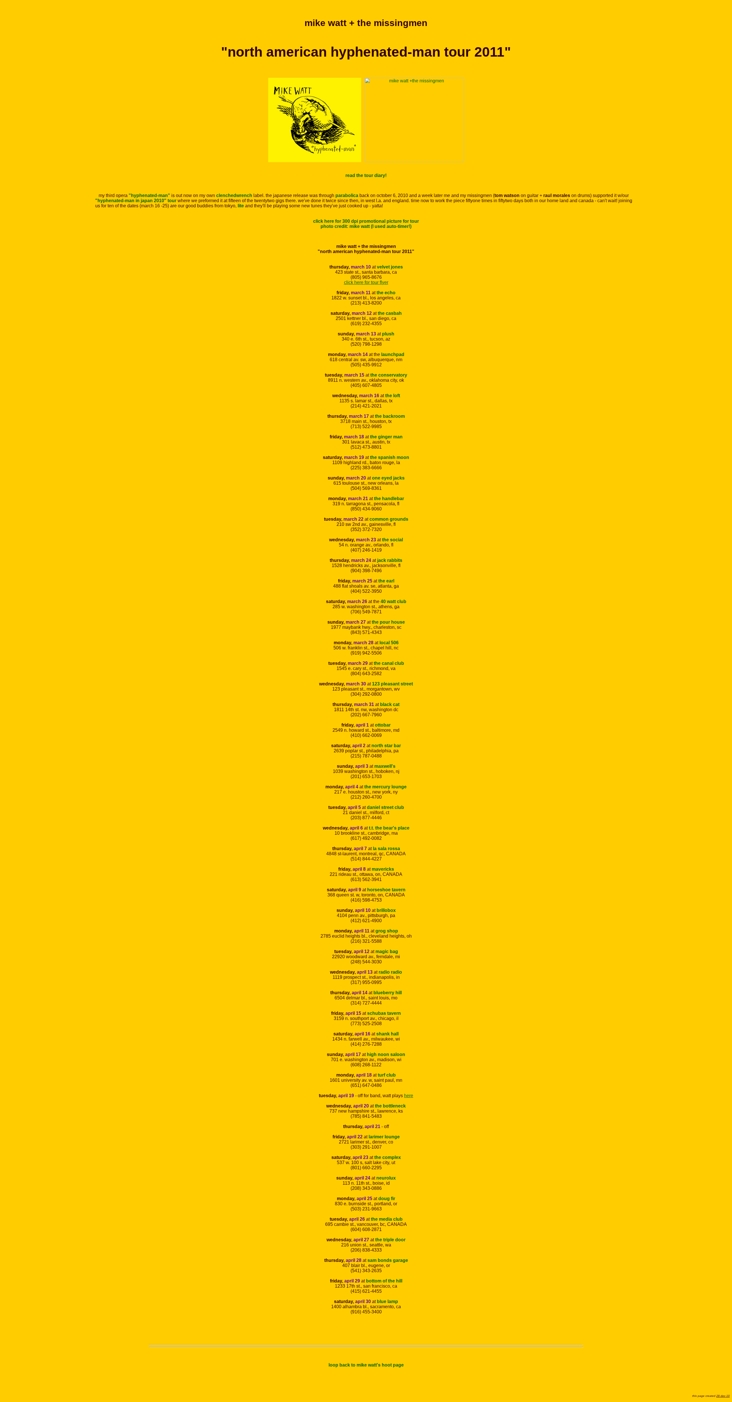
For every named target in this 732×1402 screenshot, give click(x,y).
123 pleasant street (392, 683)
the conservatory (388, 375)
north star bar (386, 745)
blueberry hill (387, 992)
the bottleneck (390, 1105)
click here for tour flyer (366, 282)
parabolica (346, 195)
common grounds (388, 519)
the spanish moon (389, 457)
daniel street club (385, 807)
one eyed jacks (388, 478)
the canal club (389, 663)
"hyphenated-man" (149, 195)
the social (392, 539)
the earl (386, 580)
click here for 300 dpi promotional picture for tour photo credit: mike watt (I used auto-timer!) (366, 224)
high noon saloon (386, 1054)
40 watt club (393, 601)
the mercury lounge (385, 786)
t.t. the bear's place (389, 828)
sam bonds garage (387, 1260)
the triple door (390, 1239)
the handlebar (389, 498)
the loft (392, 395)
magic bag (386, 951)
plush (388, 333)
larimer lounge (384, 1136)
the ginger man (386, 436)
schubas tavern (384, 1013)
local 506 (389, 642)
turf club (387, 1075)
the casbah (390, 313)
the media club (387, 1219)
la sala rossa (386, 848)
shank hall (387, 1033)
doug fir (386, 1198)
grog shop (386, 930)
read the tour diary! (366, 175)
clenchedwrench (234, 195)
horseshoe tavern (386, 889)
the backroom (390, 416)
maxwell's (384, 766)
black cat (389, 704)
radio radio (390, 972)
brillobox (386, 910)
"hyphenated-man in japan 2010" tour (135, 200)
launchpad (392, 354)
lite (241, 205)
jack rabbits (389, 560)
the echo (386, 292)
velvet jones (390, 267)
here (408, 1095)
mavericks (383, 869)
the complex (387, 1157)
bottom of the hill (384, 1280)
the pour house (388, 622)
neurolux (386, 1178)
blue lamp (387, 1301)
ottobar (383, 725)
